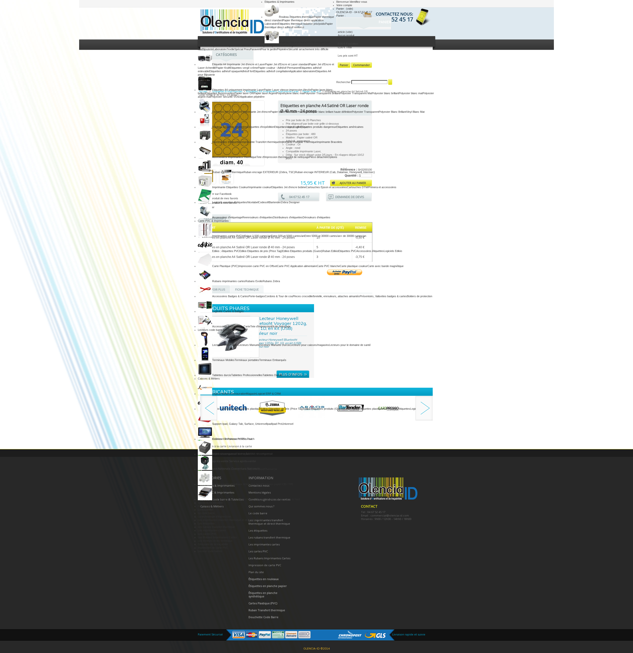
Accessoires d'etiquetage (227, 217)
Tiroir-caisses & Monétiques (229, 499)
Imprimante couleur (259, 187)
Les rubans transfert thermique (216, 526)
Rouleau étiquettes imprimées (230, 126)
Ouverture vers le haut (286, 499)
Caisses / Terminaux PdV (227, 438)
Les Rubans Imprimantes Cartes (217, 537)
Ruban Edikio (330, 250)
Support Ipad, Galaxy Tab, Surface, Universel (239, 423)
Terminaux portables (247, 360)
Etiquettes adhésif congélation (271, 71)
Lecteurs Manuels (249, 344)
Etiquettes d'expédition (261, 126)
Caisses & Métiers (209, 378)
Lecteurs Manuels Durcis (275, 344)
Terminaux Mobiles (223, 360)
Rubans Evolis (254, 281)
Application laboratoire (302, 71)
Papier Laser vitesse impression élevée (287, 89)
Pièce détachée (318, 157)
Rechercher (343, 82)
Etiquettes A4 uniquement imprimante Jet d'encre (241, 111)
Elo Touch (248, 438)
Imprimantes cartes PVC (227, 235)
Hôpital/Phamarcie (266, 469)
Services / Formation (210, 502)
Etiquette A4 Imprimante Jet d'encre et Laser (238, 64)
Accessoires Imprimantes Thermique (234, 157)
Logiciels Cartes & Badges (228, 311)
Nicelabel (252, 202)
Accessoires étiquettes (370, 250)
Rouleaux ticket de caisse (246, 484)
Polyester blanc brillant (385, 93)
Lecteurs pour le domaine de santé (350, 344)
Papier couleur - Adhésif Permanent (279, 67)
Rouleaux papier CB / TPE (277, 484)
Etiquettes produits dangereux (318, 126)
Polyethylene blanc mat (290, 93)
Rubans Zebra (271, 281)
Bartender (275, 202)
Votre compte (344, 5)
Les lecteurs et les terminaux (215, 540)
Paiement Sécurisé (210, 634)
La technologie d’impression (214, 516)
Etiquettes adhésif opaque (224, 71)
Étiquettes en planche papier (268, 586)
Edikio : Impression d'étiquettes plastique (236, 408)
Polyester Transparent (365, 111)
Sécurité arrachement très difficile (308, 49)
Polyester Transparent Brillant (322, 93)
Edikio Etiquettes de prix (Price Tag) (260, 250)
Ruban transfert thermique (228, 172)
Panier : (344, 8)
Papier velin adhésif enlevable (244, 45)
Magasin (251, 393)
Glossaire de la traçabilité (213, 544)
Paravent (255, 49)
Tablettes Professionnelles (247, 375)
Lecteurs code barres (225, 344)
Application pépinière (252, 96)
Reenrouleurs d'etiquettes (257, 217)
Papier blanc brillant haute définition (331, 111)
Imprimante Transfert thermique (260, 141)
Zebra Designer (290, 202)
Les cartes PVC (207, 533)
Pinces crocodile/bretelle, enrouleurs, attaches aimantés (326, 296)
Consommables (221, 484)
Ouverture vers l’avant (259, 499)
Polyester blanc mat (411, 93)
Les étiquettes (206, 523)
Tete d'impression (260, 326)
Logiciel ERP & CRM (268, 393)
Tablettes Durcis (272, 375)
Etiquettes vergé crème (244, 67)
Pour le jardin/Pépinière (274, 49)
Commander (361, 65)
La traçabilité (205, 509)
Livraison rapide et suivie (408, 634)
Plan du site (256, 572)
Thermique (242, 453)
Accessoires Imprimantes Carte (231, 326)
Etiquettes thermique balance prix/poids (301, 23)
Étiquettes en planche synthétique (263, 594)
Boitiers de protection (419, 296)
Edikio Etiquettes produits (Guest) (302, 250)
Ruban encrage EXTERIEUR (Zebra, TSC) (269, 172)
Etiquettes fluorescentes (219, 93)
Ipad (269, 423)
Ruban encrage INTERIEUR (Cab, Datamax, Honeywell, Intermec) (335, 172)
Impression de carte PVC (213, 547)
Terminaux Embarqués (272, 360)
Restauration (238, 393)
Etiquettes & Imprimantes (279, 1)
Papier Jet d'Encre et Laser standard (287, 64)
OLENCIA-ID (231, 22)
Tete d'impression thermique (273, 157)
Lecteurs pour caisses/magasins (309, 344)
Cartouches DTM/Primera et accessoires (371, 187)
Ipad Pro (277, 423)
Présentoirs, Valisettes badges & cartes (383, 296)
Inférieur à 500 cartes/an (256, 235)
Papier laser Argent (265, 93)
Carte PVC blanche (328, 266)
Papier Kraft (223, 67)
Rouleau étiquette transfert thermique (301, 42)
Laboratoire (220, 49)
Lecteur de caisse (223, 469)
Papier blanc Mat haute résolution (290, 111)
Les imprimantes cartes (212, 530)
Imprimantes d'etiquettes (226, 141)
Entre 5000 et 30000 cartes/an (322, 235)
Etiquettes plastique (371, 408)
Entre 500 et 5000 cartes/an (287, 235)
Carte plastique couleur (353, 266)
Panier (385, 22)
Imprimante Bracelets (329, 141)
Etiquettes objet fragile (287, 126)
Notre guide (205, 506)
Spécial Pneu (242, 49)
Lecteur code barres (210, 551)
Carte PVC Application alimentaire (297, 266)
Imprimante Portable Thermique (298, 141)
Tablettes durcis (221, 375)
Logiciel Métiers (221, 393)
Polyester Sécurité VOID (225, 96)
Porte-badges (257, 296)
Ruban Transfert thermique (267, 610)
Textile (230, 49)
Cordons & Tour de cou (279, 296)
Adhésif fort (247, 71)
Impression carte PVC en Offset (258, 266)
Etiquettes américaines (349, 126)
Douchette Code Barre (263, 617)
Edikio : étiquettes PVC (225, 250)
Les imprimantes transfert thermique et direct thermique (231, 519)
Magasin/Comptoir (244, 469)
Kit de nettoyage (299, 157)
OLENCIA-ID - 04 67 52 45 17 (354, 12)
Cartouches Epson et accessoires (326, 187)
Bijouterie (207, 49)
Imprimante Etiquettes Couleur (230, 187)
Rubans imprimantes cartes (228, 281)
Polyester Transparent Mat (356, 93)
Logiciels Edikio (393, 250)
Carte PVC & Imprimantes (213, 220)
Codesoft (263, 202)
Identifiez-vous (358, 1)
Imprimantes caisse (224, 453)
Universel (287, 423)
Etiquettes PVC (347, 250)
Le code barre (206, 513)
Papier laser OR (244, 93)
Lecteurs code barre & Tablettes (217, 329)
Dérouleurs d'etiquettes (316, 217)
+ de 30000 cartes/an (353, 235)
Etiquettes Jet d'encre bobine (288, 187)
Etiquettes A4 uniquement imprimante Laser (238, 89)
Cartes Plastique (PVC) (263, 603)
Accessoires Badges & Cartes (230, 296)
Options (332, 157)
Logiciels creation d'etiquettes (229, 202)
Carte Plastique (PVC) (225, 266)
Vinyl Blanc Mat (415, 111)
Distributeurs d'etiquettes (288, 217)
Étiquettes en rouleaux (264, 579)
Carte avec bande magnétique (385, 266)
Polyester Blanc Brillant (392, 111)
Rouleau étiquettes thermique (296, 16)
